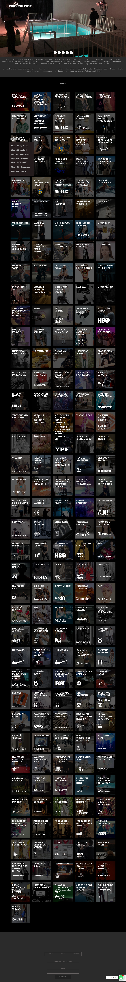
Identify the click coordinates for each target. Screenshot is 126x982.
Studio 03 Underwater (20, 154)
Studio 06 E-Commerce (20, 167)
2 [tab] (59, 53)
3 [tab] (63, 53)
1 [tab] (55, 53)
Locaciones (75, 954)
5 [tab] (71, 53)
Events (63, 954)
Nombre (63, 969)
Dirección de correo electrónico (63, 961)
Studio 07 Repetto (18, 171)
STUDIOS (14, 139)
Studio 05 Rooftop (18, 163)
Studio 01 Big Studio (19, 146)
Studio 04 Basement (19, 158)
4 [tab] (67, 53)
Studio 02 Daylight (19, 150)
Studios (50, 954)
